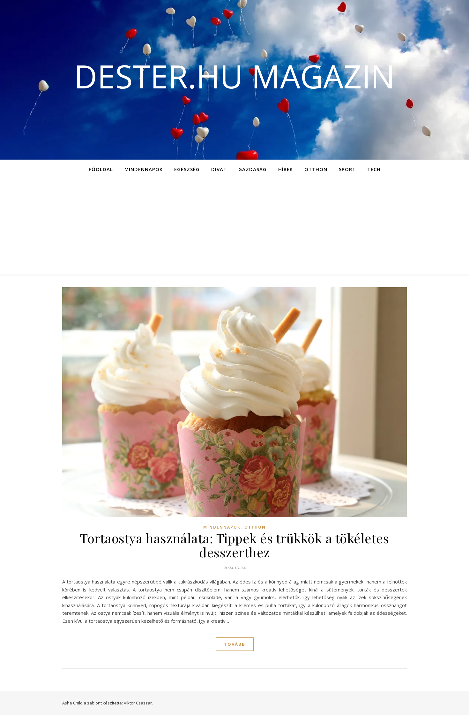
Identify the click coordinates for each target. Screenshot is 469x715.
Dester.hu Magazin (234, 76)
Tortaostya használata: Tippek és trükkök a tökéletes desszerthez (234, 545)
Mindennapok (143, 169)
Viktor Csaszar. (138, 703)
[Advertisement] (234, 226)
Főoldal (101, 169)
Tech (374, 169)
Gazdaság (252, 169)
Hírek (285, 169)
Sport (347, 169)
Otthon (315, 169)
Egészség (187, 169)
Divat (219, 169)
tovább (234, 644)
